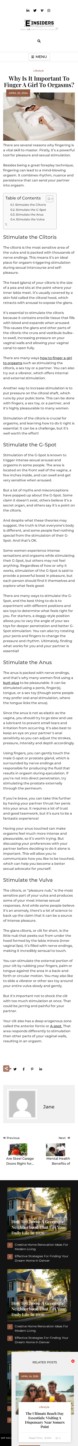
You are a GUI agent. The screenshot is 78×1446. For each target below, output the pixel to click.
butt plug (11, 683)
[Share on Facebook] (23, 1069)
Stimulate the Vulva (30, 219)
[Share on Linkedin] (40, 1069)
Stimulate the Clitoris (30, 204)
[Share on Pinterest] (32, 1069)
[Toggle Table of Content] (47, 198)
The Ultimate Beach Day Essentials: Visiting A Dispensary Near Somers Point (45, 1420)
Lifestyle (38, 70)
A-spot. (56, 1026)
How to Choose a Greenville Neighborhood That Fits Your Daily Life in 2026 (38, 1227)
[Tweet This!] (15, 1069)
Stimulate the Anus (29, 214)
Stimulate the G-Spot (31, 209)
